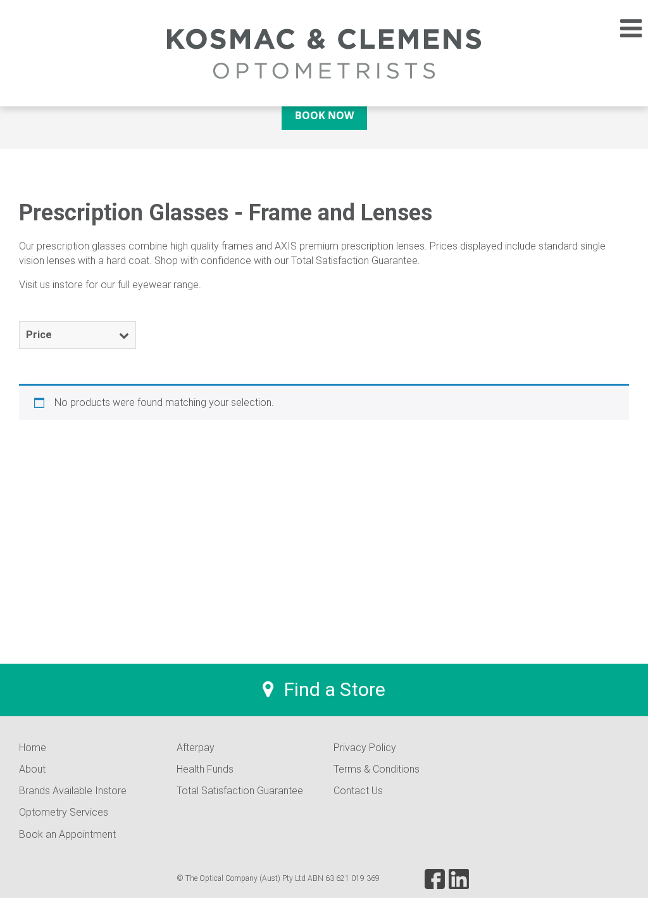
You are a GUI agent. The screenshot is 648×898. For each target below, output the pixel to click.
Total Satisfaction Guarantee (240, 791)
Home (32, 748)
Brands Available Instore (73, 791)
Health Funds (205, 769)
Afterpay (196, 748)
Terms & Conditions (376, 769)
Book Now (324, 115)
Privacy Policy (364, 748)
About (32, 769)
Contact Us (358, 791)
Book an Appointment (67, 834)
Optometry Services (63, 812)
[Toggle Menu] (625, 28)
